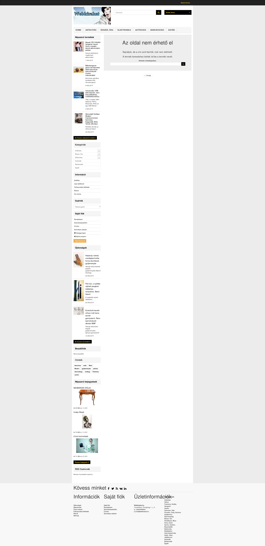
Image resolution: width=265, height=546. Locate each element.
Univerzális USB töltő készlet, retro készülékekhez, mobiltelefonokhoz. (92, 93)
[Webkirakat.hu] (92, 15)
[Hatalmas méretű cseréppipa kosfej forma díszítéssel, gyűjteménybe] (78, 259)
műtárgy (87, 372)
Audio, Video (168, 535)
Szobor (166, 508)
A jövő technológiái (80, 436)
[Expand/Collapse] (99, 150)
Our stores (77, 194)
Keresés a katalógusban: (147, 61)
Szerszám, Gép (169, 510)
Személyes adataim (80, 230)
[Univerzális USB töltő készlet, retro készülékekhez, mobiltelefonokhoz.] (78, 95)
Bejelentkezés (185, 3)
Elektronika (124, 30)
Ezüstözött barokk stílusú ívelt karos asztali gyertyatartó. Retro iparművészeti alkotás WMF (92, 317)
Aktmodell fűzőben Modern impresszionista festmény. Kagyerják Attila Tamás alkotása (92, 119)
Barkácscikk (157, 30)
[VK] (121, 489)
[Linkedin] (125, 489)
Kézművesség (169, 516)
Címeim (76, 226)
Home (78, 30)
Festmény (96, 372)
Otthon (166, 502)
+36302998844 (141, 509)
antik (84, 365)
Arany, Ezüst (168, 523)
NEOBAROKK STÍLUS (82, 387)
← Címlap (147, 75)
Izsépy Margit (78, 412)
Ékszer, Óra (107, 30)
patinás (95, 369)
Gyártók (79, 200)
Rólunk (76, 191)
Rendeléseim (78, 219)
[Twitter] (113, 489)
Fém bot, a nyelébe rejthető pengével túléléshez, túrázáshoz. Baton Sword (92, 288)
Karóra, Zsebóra (169, 525)
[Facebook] (109, 489)
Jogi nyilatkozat (79, 184)
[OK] (183, 64)
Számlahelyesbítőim (80, 223)
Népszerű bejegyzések (86, 381)
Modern (77, 369)
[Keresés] (158, 12)
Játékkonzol (168, 537)
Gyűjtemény (168, 514)
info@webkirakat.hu (142, 511)
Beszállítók (80, 348)
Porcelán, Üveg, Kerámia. (172, 512)
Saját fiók (79, 213)
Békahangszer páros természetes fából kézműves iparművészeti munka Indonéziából (92, 70)
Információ (80, 174)
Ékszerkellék (168, 527)
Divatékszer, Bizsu (170, 521)
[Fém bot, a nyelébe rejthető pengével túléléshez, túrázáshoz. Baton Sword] (78, 290)
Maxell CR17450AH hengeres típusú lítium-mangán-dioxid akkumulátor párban (92, 46)
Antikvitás (90, 30)
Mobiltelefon (168, 531)
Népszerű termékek (84, 37)
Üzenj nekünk (77, 509)
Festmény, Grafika (170, 504)
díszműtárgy (79, 372)
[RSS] (117, 489)
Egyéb (171, 30)
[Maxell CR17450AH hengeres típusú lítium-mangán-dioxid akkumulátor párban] (78, 46)
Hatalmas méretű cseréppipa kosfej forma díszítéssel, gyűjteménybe (92, 259)
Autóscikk (140, 30)
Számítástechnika (170, 533)
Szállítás (77, 180)
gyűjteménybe (86, 369)
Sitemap (76, 516)
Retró (90, 365)
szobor (77, 375)
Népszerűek (77, 507)
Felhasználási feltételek (81, 187)
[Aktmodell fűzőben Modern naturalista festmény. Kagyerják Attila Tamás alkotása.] (78, 118)
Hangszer (167, 506)
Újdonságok (81, 247)
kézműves (78, 365)
